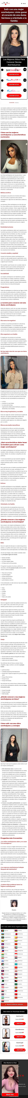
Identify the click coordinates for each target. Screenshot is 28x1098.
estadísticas (8, 889)
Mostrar (16, 102)
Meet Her (10, 1095)
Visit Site (20, 1023)
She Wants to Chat (10, 1063)
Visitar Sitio (14, 74)
